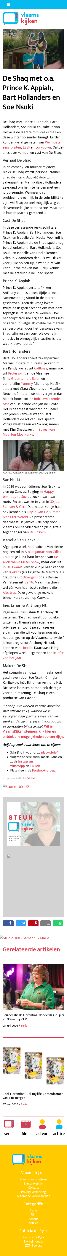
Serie (31, 778)
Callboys (40, 368)
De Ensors (37, 532)
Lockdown (43, 147)
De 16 (28, 582)
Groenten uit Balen (25, 378)
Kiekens (15, 572)
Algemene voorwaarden (33, 1196)
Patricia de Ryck (33, 1237)
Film (33, 1214)
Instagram (25, 761)
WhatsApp (17, 766)
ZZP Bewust (33, 1245)
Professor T (16, 373)
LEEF (26, 147)
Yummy (27, 383)
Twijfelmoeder (33, 1241)
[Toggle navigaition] (6, 4)
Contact (33, 1187)
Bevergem (30, 577)
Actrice (33, 1223)
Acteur (33, 1219)
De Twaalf (14, 567)
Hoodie (27, 647)
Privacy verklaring (33, 1192)
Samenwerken (34, 1183)
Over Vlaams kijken (33, 1179)
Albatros (9, 592)
